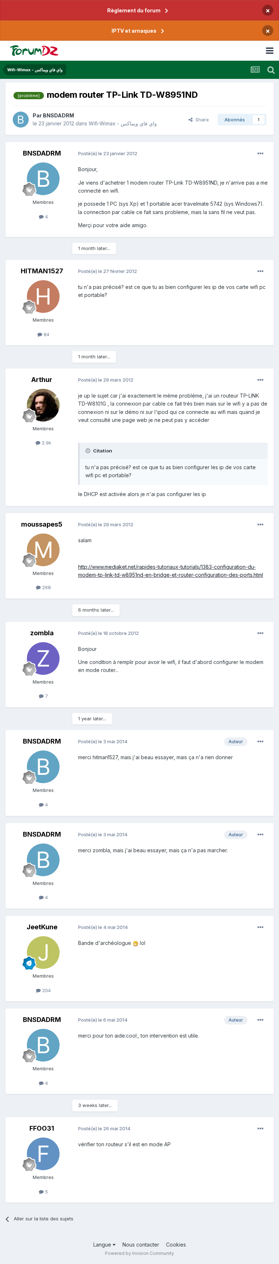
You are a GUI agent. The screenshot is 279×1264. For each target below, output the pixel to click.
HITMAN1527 (42, 271)
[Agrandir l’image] (135, 943)
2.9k (45, 443)
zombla (42, 633)
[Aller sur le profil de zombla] (43, 658)
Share (201, 119)
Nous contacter (140, 1244)
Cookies (176, 1244)
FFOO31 (41, 1128)
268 (46, 587)
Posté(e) (107, 153)
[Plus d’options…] (260, 153)
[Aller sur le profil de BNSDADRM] (21, 120)
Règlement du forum (134, 10)
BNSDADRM (58, 115)
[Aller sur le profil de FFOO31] (43, 1154)
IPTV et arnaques (134, 31)
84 (45, 334)
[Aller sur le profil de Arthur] (43, 405)
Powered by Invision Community (139, 1253)
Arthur (41, 379)
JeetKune (42, 927)
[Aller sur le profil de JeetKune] (43, 952)
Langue (103, 1244)
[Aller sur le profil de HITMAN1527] (43, 296)
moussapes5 (41, 524)
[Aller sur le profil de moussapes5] (43, 550)
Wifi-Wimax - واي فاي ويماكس (123, 123)
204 (46, 990)
